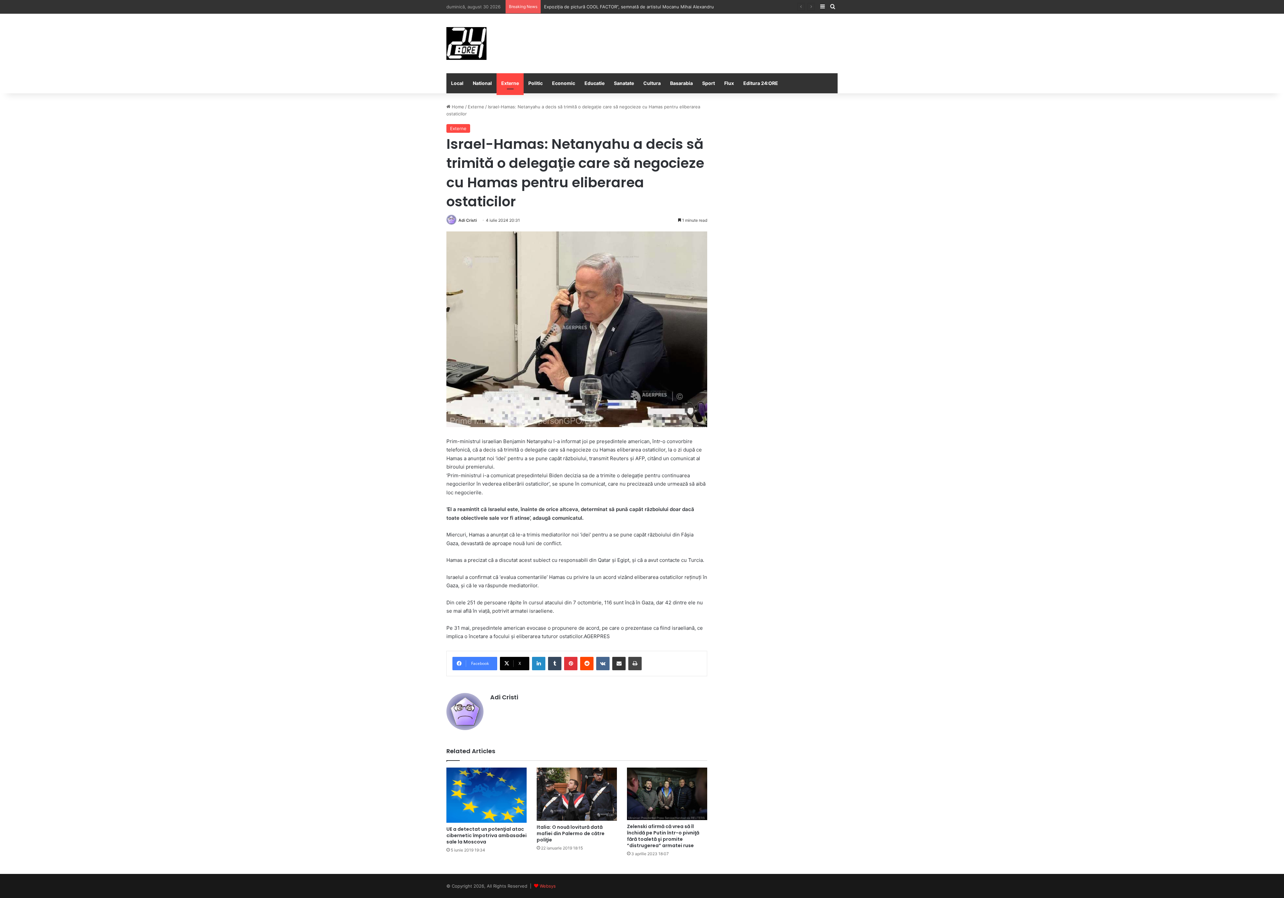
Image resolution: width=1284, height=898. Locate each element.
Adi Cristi (467, 220)
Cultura (652, 83)
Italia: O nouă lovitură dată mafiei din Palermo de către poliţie (571, 833)
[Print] (635, 663)
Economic (563, 83)
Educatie (594, 83)
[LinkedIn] (538, 663)
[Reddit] (587, 663)
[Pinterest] (570, 663)
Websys (548, 886)
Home (457, 106)
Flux (729, 83)
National (482, 83)
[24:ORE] (466, 43)
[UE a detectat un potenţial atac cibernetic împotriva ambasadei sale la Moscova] (486, 795)
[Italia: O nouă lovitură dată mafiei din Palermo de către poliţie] (577, 794)
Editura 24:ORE (760, 83)
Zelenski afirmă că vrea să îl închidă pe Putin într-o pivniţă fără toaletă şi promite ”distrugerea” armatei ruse (663, 836)
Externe (510, 83)
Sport (708, 83)
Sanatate (624, 83)
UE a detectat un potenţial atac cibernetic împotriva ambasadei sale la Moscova (486, 835)
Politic (535, 83)
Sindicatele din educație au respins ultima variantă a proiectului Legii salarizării (625, 6)
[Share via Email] (619, 663)
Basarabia (681, 83)
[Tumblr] (554, 663)
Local (457, 83)
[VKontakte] (603, 663)
